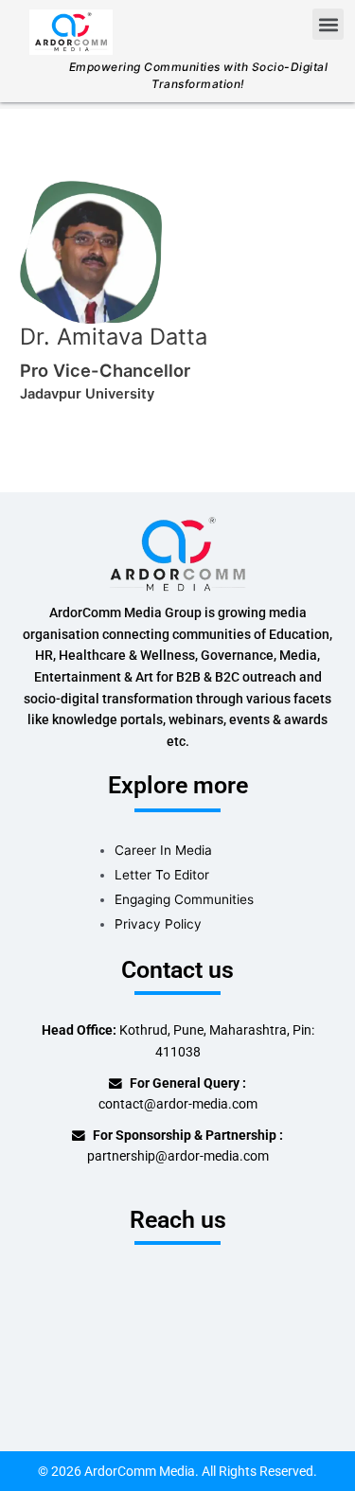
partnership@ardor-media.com (178, 1155)
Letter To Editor (162, 874)
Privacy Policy (158, 924)
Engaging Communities (184, 899)
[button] (328, 24)
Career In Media (163, 850)
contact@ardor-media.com (177, 1103)
